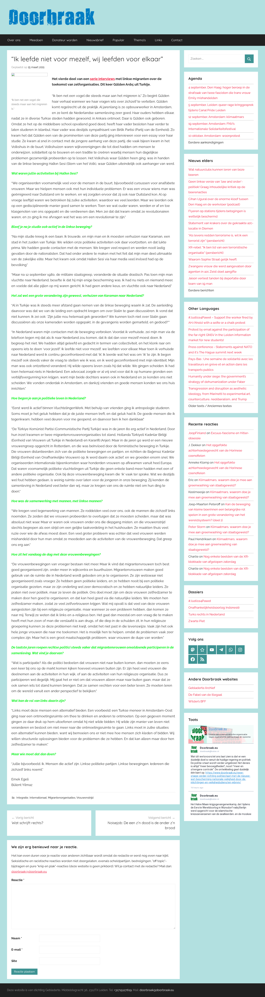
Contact (176, 40)
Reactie (17, 880)
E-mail (17, 949)
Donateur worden (64, 40)
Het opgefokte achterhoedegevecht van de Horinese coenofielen (215, 450)
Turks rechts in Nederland (206, 614)
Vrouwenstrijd (84, 797)
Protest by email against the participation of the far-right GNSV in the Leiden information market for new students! (219, 335)
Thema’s (140, 40)
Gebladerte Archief (201, 688)
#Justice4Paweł (199, 601)
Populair (118, 40)
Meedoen (36, 40)
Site (14, 961)
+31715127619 (123, 990)
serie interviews (102, 79)
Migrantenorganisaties (61, 797)
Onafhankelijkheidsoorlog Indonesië (214, 607)
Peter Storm (197, 527)
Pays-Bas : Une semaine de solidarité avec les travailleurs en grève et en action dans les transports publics (220, 364)
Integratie (22, 797)
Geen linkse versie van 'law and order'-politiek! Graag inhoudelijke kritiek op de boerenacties (216, 187)
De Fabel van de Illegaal (205, 694)
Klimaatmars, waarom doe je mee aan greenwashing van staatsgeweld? (218, 544)
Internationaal (38, 797)
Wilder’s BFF (197, 701)
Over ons (13, 40)
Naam (16, 938)
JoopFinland (197, 433)
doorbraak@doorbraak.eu (29, 871)
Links (158, 40)
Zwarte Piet (196, 621)
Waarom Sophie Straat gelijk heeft (212, 259)
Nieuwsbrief (95, 40)
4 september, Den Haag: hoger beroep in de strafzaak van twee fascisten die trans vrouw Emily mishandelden (219, 93)
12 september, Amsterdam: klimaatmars (216, 117)
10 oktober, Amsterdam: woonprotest (214, 135)
